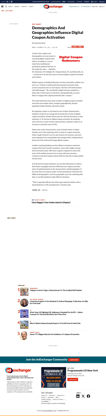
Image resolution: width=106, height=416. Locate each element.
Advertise (52, 395)
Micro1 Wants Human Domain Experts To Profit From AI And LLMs (55, 323)
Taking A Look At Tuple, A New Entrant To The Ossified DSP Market (56, 290)
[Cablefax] (102, 1)
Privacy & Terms (58, 399)
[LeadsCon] (86, 1)
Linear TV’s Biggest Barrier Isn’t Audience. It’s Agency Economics (54, 334)
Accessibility (45, 401)
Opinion (16, 6)
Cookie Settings (46, 399)
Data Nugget (9, 10)
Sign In (101, 6)
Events (31, 6)
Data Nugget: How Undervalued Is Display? (51, 202)
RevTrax (44, 190)
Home (2, 10)
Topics (10, 6)
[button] (6, 6)
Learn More (72, 379)
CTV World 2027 (86, 6)
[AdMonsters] (94, 1)
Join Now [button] (74, 360)
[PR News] (63, 1)
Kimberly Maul (39, 43)
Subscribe (95, 6)
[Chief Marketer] (55, 1)
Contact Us (60, 395)
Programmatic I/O (74, 6)
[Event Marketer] (71, 1)
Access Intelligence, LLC (49, 411)
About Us (24, 6)
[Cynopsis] (79, 1)
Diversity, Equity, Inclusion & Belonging (53, 403)
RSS (57, 397)
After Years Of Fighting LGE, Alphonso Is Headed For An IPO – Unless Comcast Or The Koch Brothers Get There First (56, 313)
